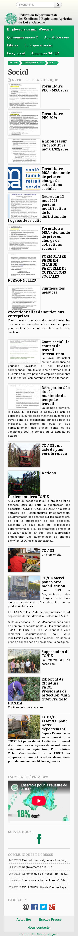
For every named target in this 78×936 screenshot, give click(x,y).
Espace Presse (50, 919)
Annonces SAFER (45, 53)
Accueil (14, 62)
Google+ (52, 907)
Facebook (34, 907)
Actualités (24, 919)
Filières (12, 45)
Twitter (43, 907)
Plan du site (27, 934)
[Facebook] (39, 842)
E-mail (26, 907)
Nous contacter (39, 927)
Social (53, 62)
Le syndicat (16, 53)
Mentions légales (47, 934)
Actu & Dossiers (56, 37)
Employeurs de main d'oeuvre (30, 29)
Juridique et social (38, 45)
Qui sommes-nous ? (22, 37)
